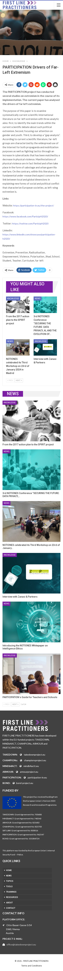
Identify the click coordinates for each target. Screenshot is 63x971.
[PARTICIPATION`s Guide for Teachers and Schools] (31, 673)
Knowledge (13, 298)
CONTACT (10, 908)
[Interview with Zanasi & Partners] (45, 347)
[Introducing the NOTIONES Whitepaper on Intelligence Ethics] (31, 622)
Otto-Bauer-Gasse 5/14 (19, 925)
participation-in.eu (37, 777)
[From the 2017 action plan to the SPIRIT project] (18, 305)
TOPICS (9, 881)
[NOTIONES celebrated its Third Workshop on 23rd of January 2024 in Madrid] (18, 347)
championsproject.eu (35, 760)
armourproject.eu (29, 771)
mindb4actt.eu (31, 766)
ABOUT (9, 902)
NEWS (9, 876)
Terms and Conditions (31, 966)
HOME (9, 870)
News (37, 298)
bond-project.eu (24, 783)
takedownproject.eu (34, 754)
